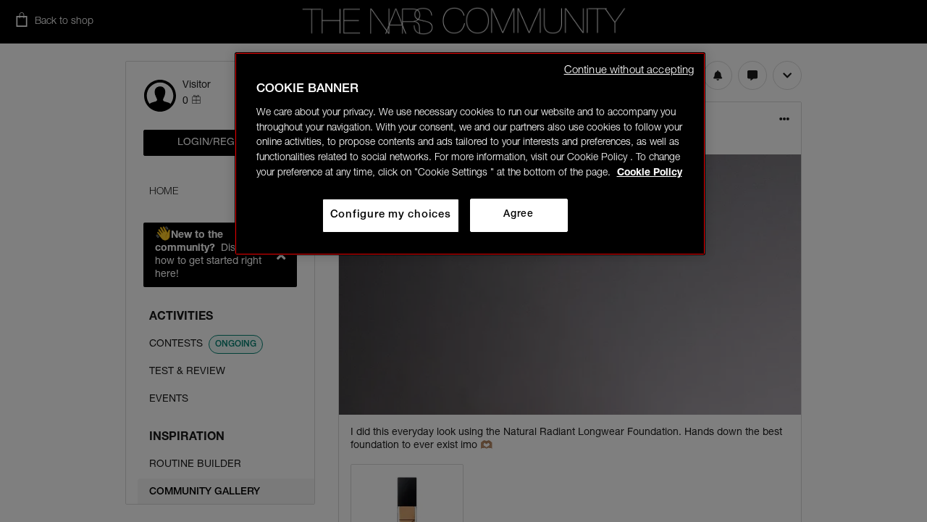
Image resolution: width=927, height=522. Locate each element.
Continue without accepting (629, 70)
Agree (518, 215)
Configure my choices (390, 215)
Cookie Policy (649, 173)
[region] (470, 153)
